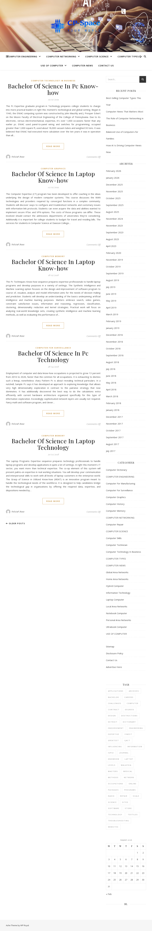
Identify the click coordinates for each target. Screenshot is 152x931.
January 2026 (112, 177)
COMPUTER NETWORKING (61, 56)
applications (115, 691)
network (129, 777)
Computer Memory (53, 256)
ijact (127, 740)
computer (132, 703)
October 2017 (113, 430)
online (132, 784)
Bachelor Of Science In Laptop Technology (53, 444)
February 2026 (113, 170)
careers (128, 697)
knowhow (113, 759)
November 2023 (114, 225)
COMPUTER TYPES (128, 56)
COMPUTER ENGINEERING (22, 56)
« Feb (109, 894)
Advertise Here (114, 667)
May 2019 (111, 300)
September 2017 (115, 437)
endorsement (116, 728)
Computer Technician (116, 544)
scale (136, 796)
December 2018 (114, 334)
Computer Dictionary (116, 469)
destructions (129, 716)
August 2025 (112, 211)
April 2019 (111, 307)
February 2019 (113, 321)
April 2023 (111, 246)
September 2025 (115, 205)
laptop (129, 759)
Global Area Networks (117, 572)
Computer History (115, 503)
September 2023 (115, 232)
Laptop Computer (115, 599)
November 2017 (114, 423)
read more (53, 146)
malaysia (126, 765)
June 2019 (111, 293)
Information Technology (118, 592)
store (128, 808)
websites (113, 827)
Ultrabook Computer (116, 626)
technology (115, 814)
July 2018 (110, 369)
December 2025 (114, 184)
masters (113, 771)
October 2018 (113, 348)
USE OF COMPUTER (52, 65)
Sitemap (110, 646)
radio (111, 796)
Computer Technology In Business (53, 80)
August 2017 (112, 444)
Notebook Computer (116, 613)
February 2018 (113, 403)
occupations (115, 784)
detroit (112, 722)
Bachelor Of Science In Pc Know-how (53, 89)
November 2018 (114, 341)
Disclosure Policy (114, 653)
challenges (114, 703)
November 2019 (114, 259)
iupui (111, 753)
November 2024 (114, 218)
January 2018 (112, 409)
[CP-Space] (76, 26)
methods (113, 777)
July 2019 (110, 287)
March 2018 (112, 396)
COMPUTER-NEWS (82, 65)
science (112, 802)
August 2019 (112, 280)
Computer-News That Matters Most (124, 111)
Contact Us (106, 65)
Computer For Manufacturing (120, 483)
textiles (133, 814)
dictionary (129, 722)
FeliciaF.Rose (18, 156)
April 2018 (111, 389)
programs (130, 790)
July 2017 (110, 450)
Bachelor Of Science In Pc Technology (53, 356)
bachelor (113, 697)
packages (113, 790)
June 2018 (111, 375)
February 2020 (113, 252)
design (112, 716)
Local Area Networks (116, 606)
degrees (129, 709)
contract (113, 709)
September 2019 (115, 273)
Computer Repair (115, 524)
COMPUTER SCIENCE (97, 56)
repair (123, 796)
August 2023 (112, 239)
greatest (113, 740)
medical (127, 771)
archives (134, 691)
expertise (113, 734)
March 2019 (112, 314)
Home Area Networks (117, 579)
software (113, 808)
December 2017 (114, 416)
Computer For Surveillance (53, 348)
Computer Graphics (53, 168)
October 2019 (113, 266)
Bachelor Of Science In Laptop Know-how (53, 177)
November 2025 (114, 191)
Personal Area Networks (118, 620)
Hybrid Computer (115, 585)
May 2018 (111, 382)
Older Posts (16, 523)
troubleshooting (118, 820)
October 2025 (113, 198)
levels (111, 765)
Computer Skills (114, 538)
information (134, 746)
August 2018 (112, 362)
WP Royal (24, 925)
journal (124, 753)
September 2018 (115, 355)
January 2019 (112, 328)
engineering (136, 728)
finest (128, 734)
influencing (115, 746)
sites (125, 802)
